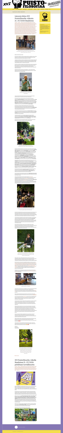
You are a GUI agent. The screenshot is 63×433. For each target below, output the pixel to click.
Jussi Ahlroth (35, 26)
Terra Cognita (28, 32)
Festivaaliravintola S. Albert (25, 24)
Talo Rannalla (31, 176)
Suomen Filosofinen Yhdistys (29, 31)
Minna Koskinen (29, 28)
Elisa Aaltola (35, 366)
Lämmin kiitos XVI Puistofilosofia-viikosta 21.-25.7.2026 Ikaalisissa (24, 18)
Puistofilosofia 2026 (17, 368)
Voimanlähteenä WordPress (20, 431)
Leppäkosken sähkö (25, 27)
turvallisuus (27, 369)
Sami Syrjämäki (21, 368)
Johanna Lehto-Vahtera (23, 26)
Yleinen (19, 22)
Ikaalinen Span (29, 265)
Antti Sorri (18, 370)
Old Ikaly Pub (25, 29)
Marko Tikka (18, 28)
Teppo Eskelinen (25, 32)
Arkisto (38, 9)
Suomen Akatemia (24, 31)
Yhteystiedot (46, 9)
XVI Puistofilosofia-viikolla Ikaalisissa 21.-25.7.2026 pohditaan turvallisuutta (25, 362)
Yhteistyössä (42, 9)
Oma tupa (32, 29)
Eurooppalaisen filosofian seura (23, 264)
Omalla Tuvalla (26, 178)
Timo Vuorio (35, 32)
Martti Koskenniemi (22, 28)
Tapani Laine (18, 32)
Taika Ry (33, 31)
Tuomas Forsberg (24, 369)
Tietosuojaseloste (15, 431)
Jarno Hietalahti (18, 26)
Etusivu (13, 9)
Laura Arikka (18, 27)
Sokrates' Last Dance (19, 31)
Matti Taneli (26, 28)
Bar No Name (24, 23)
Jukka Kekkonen (31, 26)
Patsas (34, 29)
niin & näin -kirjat (22, 29)
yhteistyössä (34, 294)
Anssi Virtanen (18, 23)
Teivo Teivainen (21, 32)
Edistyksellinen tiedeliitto (30, 366)
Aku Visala (25, 22)
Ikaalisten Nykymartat (19, 25)
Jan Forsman (32, 25)
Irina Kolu (30, 25)
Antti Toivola (21, 23)
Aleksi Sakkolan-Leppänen (29, 22)
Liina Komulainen (29, 27)
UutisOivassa (24, 296)
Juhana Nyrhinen (27, 26)
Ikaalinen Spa (31, 24)
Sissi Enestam (24, 368)
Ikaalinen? (35, 9)
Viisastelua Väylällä (30, 9)
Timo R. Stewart (32, 32)
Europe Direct (19, 24)
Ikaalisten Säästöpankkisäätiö (25, 25)
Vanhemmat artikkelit (20, 427)
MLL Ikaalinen (18, 29)
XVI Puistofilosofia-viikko (18, 9)
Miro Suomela (32, 28)
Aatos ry (22, 22)
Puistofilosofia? (25, 9)
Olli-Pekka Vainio (29, 29)
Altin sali (33, 22)
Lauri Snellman (21, 27)
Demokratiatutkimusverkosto (29, 23)
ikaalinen (29, 24)
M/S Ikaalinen (33, 27)
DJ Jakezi (34, 23)
